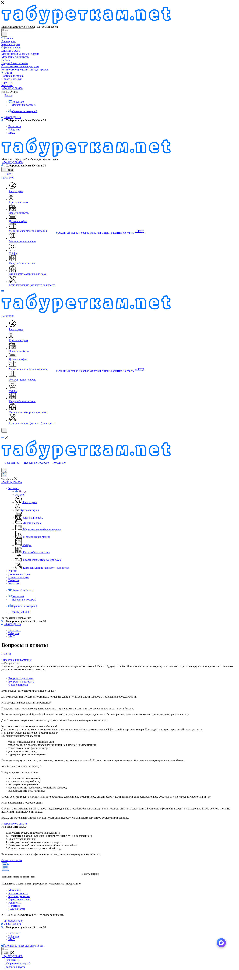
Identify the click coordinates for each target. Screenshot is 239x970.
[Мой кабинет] (3, 434)
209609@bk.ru (12, 117)
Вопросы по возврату (21, 681)
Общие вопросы (18, 684)
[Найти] (4, 34)
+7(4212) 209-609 (12, 88)
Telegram (13, 129)
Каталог (20, 494)
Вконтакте (14, 126)
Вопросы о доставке (20, 678)
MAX (11, 132)
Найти (6, 953)
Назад (22, 491)
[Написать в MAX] (221, 942)
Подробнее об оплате (14, 823)
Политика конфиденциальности (24, 945)
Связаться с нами (11, 860)
